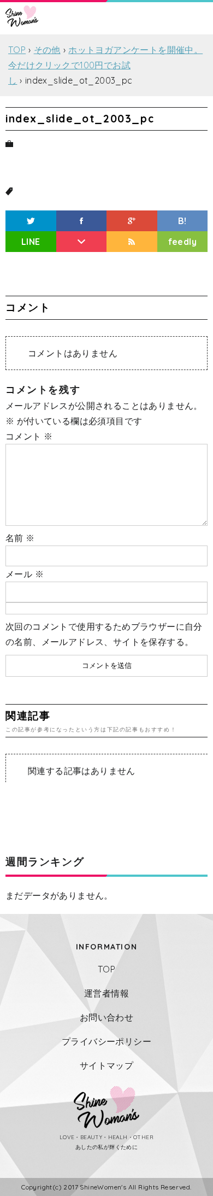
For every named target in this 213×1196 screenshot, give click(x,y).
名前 (20, 537)
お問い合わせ (106, 1017)
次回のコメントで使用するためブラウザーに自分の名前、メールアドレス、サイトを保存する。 (104, 634)
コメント (28, 436)
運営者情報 (106, 993)
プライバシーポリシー (106, 1041)
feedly (182, 241)
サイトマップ (106, 1065)
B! (182, 220)
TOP (106, 969)
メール (24, 573)
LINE (30, 241)
